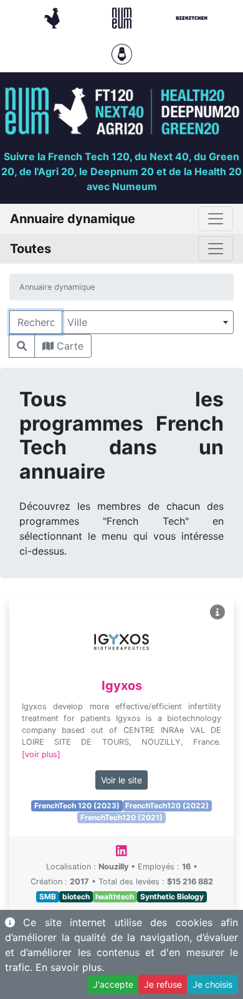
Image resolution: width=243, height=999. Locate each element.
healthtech (114, 896)
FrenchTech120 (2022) (167, 805)
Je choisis (212, 984)
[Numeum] (123, 17)
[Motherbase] (121, 53)
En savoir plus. (70, 967)
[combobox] (148, 322)
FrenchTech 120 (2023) (77, 805)
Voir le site (121, 780)
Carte (68, 346)
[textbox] (147, 322)
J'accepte (113, 984)
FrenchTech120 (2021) (121, 817)
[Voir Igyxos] (217, 612)
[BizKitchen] (191, 17)
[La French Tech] (53, 17)
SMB (47, 896)
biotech (76, 896)
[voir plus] (41, 754)
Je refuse (163, 984)
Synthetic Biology (172, 896)
